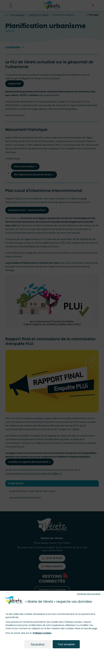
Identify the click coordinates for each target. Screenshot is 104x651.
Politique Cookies (42, 633)
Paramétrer (38, 644)
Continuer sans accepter (88, 594)
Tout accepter (66, 644)
